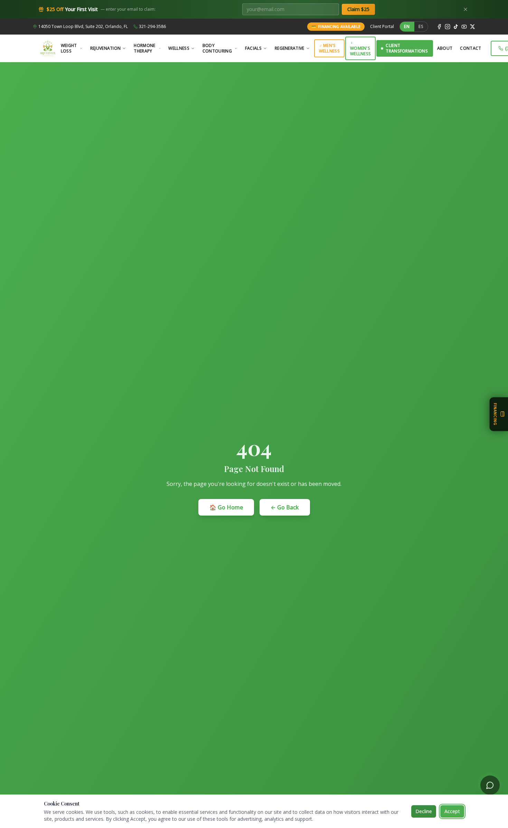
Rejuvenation (105, 48)
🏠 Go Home (226, 507)
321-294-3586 (152, 26)
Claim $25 (358, 9)
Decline (423, 811)
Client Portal (382, 26)
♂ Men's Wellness (329, 48)
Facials (253, 48)
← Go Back (285, 507)
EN (407, 26)
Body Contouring (217, 48)
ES (421, 26)
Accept (452, 811)
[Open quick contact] (490, 785)
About (445, 48)
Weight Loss (69, 48)
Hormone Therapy (144, 48)
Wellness (178, 48)
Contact (470, 48)
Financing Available (336, 26)
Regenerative (289, 48)
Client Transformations (407, 48)
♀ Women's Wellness (360, 48)
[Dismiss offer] (465, 9)
